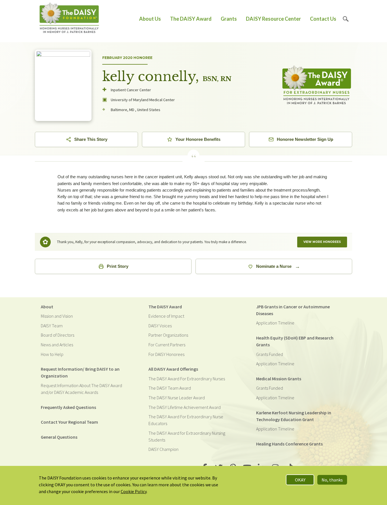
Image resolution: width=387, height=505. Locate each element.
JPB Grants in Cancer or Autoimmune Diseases (293, 310)
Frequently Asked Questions (68, 407)
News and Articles (57, 344)
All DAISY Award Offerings (173, 369)
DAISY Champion (163, 449)
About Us (150, 19)
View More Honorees (322, 242)
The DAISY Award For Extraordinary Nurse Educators (185, 420)
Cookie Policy (133, 491)
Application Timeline (275, 323)
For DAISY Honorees (166, 354)
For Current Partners (166, 344)
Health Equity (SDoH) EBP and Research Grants (294, 341)
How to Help (52, 354)
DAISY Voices (160, 325)
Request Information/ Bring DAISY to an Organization (80, 372)
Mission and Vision (57, 316)
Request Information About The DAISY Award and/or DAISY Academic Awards (81, 389)
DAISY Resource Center (273, 19)
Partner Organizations (168, 335)
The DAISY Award (191, 19)
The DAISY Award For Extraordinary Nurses (186, 378)
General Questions (59, 437)
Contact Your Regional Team (69, 422)
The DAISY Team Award (169, 388)
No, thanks (332, 480)
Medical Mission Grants (278, 378)
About (47, 306)
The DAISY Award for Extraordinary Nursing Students (186, 436)
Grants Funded (269, 354)
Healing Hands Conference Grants (289, 444)
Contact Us (323, 19)
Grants (229, 19)
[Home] (69, 19)
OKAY (300, 480)
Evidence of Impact (166, 316)
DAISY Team (52, 325)
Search (346, 19)
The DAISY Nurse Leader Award (176, 397)
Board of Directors (57, 335)
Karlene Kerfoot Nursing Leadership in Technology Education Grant (293, 416)
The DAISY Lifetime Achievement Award (184, 407)
